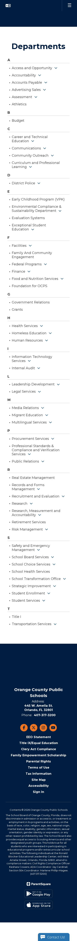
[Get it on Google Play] (38, 894)
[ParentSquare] (39, 884)
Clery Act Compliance (38, 749)
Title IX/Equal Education (38, 743)
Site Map (39, 780)
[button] (8, 5)
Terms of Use (38, 767)
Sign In (38, 792)
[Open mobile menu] (69, 5)
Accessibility (38, 786)
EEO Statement (38, 737)
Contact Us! (56, 937)
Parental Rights (38, 761)
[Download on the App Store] (38, 905)
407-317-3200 (45, 715)
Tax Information (38, 773)
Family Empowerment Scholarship (38, 755)
